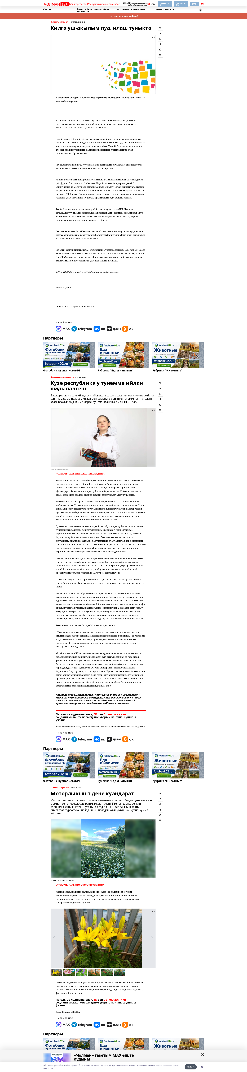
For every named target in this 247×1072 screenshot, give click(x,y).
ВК (95, 714)
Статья (47, 9)
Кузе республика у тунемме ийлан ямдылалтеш (93, 10)
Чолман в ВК (164, 4)
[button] (152, 938)
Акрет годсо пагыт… (165, 9)
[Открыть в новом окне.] (63, 329)
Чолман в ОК (180, 4)
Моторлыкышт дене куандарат (131, 9)
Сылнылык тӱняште (60, 22)
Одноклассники (114, 714)
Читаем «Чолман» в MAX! (123, 16)
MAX (194, 4)
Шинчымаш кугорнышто (62, 377)
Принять (191, 1067)
